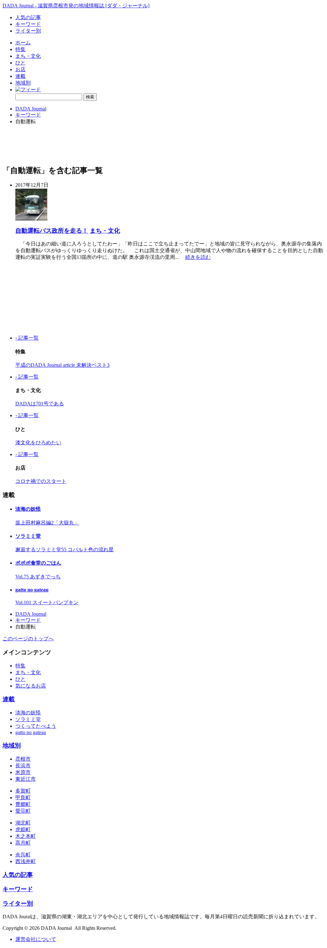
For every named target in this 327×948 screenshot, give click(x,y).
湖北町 (23, 822)
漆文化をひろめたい (38, 442)
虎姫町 (23, 829)
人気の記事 (28, 17)
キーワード (28, 24)
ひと (20, 62)
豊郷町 (23, 804)
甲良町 (23, 797)
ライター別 (28, 31)
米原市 (23, 772)
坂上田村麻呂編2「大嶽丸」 (47, 522)
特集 (20, 49)
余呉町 (23, 854)
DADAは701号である (39, 403)
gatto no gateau (32, 589)
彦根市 (23, 759)
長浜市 (23, 765)
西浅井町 (25, 861)
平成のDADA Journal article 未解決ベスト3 (62, 365)
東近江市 (25, 779)
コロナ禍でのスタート (40, 481)
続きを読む (198, 257)
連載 (20, 76)
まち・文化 (28, 56)
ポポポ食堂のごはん (38, 563)
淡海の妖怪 (28, 509)
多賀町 (23, 791)
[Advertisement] (34, 298)
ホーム (23, 42)
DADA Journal (30, 108)
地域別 (23, 83)
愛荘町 (23, 811)
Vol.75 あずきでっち (38, 576)
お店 (20, 69)
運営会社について (35, 939)
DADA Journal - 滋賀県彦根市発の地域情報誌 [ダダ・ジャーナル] (76, 5)
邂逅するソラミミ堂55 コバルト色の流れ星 (64, 549)
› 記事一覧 (27, 338)
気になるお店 (30, 685)
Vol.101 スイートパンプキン (47, 602)
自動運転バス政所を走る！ (51, 230)
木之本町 (25, 836)
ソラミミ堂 (28, 536)
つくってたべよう (35, 726)
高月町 (23, 843)
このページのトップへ (28, 638)
